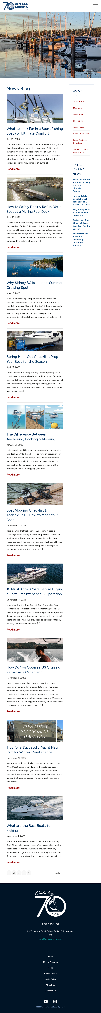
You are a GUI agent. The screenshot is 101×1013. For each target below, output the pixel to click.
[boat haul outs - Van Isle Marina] (35, 731)
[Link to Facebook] (45, 1001)
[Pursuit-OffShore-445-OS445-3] (35, 108)
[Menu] (94, 6)
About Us (50, 985)
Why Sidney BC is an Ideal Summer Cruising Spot (81, 212)
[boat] (35, 574)
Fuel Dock (77, 121)
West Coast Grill (81, 133)
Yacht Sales (78, 127)
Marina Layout (50, 973)
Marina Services (50, 962)
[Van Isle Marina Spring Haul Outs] (35, 341)
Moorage (77, 108)
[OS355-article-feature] (35, 808)
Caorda (62, 1007)
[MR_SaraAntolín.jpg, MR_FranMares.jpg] (35, 650)
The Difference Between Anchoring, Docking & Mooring (80, 239)
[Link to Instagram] (55, 1001)
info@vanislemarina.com (50, 939)
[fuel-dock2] (35, 189)
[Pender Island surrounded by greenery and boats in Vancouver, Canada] (35, 266)
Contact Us (50, 990)
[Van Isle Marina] (16, 7)
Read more (13, 169)
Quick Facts (78, 101)
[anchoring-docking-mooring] (35, 417)
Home (50, 956)
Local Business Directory (80, 141)
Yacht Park (78, 114)
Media (50, 968)
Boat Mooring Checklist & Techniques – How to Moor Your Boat (32, 515)
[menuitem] (94, 6)
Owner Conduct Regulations (81, 151)
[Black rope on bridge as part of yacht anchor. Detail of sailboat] (35, 494)
